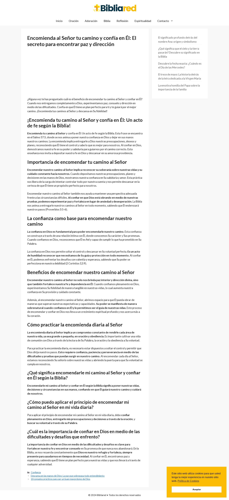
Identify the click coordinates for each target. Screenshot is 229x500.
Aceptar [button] (197, 489)
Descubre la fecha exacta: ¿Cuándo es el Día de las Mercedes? (179, 65)
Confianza (36, 472)
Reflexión (122, 21)
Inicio (59, 21)
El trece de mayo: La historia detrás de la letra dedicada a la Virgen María (179, 76)
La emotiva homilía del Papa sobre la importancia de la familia (179, 87)
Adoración (91, 21)
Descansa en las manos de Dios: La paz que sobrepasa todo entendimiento (68, 475)
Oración (74, 21)
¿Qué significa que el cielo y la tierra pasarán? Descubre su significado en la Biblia (179, 52)
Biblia (107, 21)
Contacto (163, 21)
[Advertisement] (85, 74)
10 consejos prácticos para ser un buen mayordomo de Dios (60, 479)
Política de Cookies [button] (188, 481)
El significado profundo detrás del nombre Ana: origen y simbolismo (177, 39)
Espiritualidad (142, 21)
